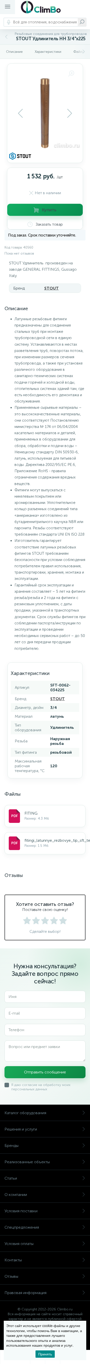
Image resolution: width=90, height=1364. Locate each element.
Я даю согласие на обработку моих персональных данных (40, 1087)
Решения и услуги (20, 1129)
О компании (15, 1194)
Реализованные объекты (27, 1161)
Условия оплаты (19, 1243)
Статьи (10, 1178)
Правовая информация (25, 1292)
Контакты (13, 1260)
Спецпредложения (21, 1227)
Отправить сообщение (45, 1072)
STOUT (51, 288)
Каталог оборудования (25, 1112)
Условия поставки (21, 1211)
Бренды (11, 1145)
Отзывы (11, 1276)
